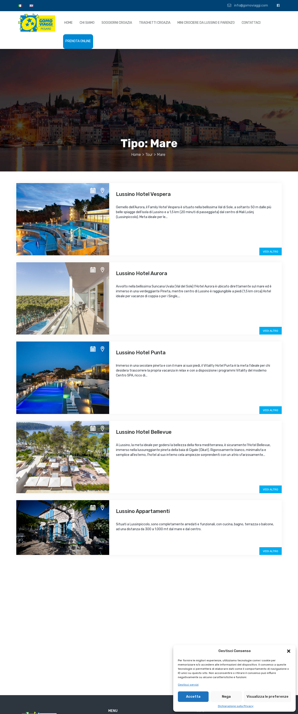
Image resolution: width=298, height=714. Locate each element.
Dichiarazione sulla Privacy (236, 706)
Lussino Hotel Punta (141, 352)
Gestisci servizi (188, 684)
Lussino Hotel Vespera (143, 194)
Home (136, 154)
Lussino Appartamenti (143, 511)
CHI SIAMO (87, 23)
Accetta (193, 696)
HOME (68, 23)
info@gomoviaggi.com (251, 5)
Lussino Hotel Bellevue (144, 432)
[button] (288, 651)
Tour (149, 154)
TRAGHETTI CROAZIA (154, 23)
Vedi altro (270, 251)
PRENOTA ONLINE (78, 41)
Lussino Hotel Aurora (141, 273)
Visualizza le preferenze (267, 696)
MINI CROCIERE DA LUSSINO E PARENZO (206, 23)
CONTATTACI (251, 23)
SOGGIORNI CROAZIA (117, 23)
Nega (226, 696)
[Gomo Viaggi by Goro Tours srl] (36, 23)
